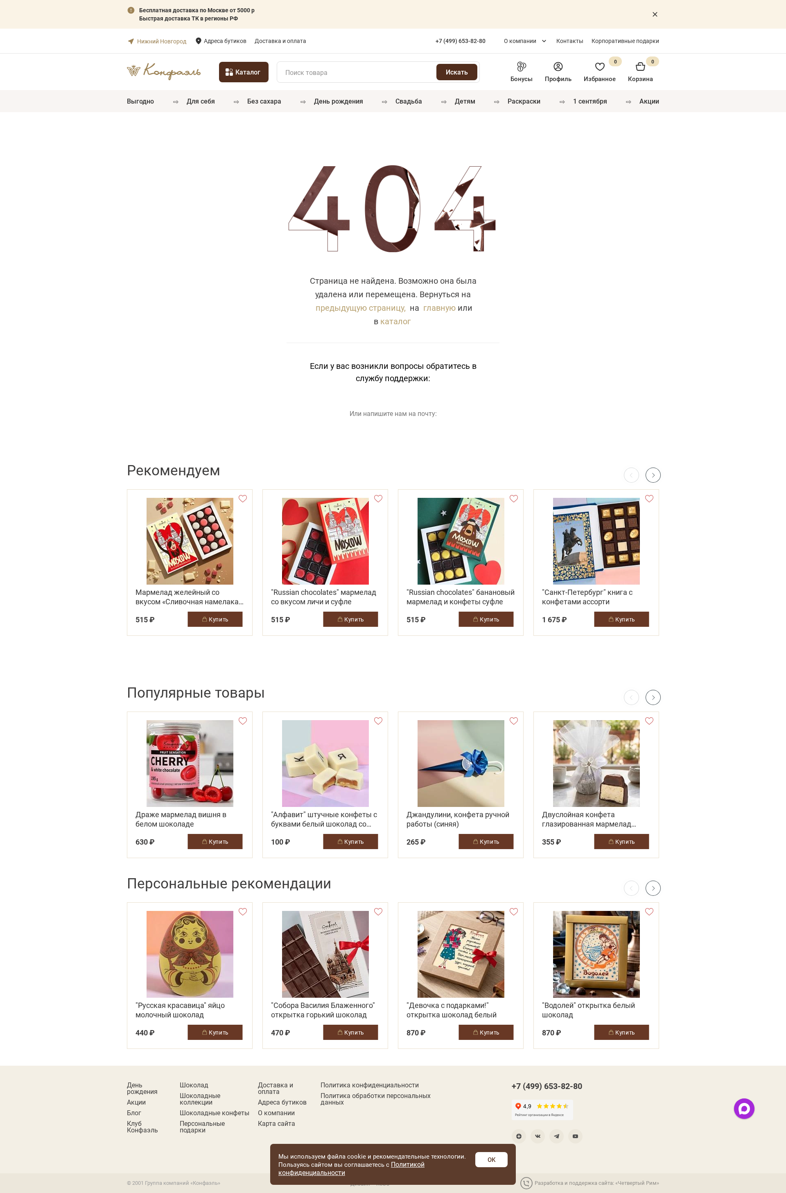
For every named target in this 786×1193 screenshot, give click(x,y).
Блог (134, 1112)
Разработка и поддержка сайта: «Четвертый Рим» (597, 1182)
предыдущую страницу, (361, 307)
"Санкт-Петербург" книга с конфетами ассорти (587, 596)
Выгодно (140, 101)
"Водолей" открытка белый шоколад (588, 1010)
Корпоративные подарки (625, 41)
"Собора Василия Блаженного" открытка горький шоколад (323, 1010)
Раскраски (524, 101)
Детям (465, 101)
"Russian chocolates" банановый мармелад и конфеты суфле (461, 596)
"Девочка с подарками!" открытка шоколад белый (452, 1010)
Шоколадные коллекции (200, 1098)
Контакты (569, 41)
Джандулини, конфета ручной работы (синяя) (458, 819)
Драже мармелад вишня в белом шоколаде (181, 819)
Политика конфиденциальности (370, 1085)
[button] (653, 475)
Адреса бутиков (225, 41)
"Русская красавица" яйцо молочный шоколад (180, 1010)
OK (491, 1159)
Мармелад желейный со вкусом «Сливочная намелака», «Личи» (190, 596)
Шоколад (194, 1085)
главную (439, 307)
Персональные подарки (202, 1126)
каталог (395, 321)
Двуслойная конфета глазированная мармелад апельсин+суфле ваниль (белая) (586, 819)
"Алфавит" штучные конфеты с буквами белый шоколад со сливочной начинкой (324, 819)
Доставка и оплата (280, 41)
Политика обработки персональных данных (376, 1098)
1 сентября (590, 101)
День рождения (338, 101)
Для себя (201, 101)
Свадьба (408, 101)
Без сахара (264, 101)
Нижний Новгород (161, 41)
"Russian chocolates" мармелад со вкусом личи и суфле (323, 596)
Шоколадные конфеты (214, 1112)
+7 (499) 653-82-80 (547, 1085)
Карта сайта (276, 1123)
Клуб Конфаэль (142, 1126)
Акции (649, 101)
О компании (520, 41)
